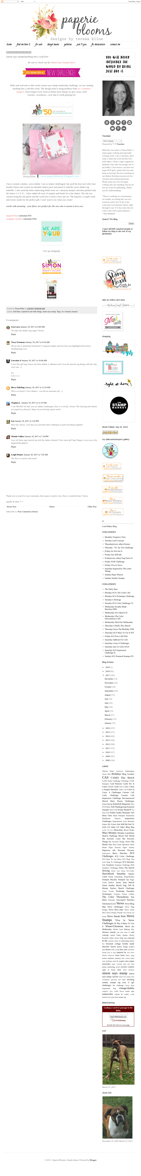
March (108, 715)
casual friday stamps (119, 935)
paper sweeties (117, 964)
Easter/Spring (107, 804)
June (107, 703)
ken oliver (130, 952)
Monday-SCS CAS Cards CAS (117, 593)
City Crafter (124, 787)
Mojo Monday (109, 832)
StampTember (129, 877)
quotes (118, 967)
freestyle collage (113, 944)
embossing (125, 941)
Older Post (92, 506)
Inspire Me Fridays (109, 824)
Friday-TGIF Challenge (114, 561)
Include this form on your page (118, 1025)
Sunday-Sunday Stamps (115, 578)
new (127, 961)
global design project (125, 947)
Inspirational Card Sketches (123, 821)
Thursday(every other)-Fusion (117, 544)
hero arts (123, 949)
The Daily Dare (111, 589)
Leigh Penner (17, 454)
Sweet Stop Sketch (125, 882)
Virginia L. (16, 403)
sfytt (119, 970)
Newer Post (11, 506)
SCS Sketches (128, 862)
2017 (107, 675)
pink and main (128, 964)
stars (123, 980)
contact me (115, 45)
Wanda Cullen (17, 436)
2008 (107, 760)
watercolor (107, 994)
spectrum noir (116, 980)
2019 (107, 667)
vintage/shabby (126, 988)
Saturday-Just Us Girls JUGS (117, 647)
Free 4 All (113, 810)
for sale (38, 45)
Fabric (108, 807)
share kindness (128, 970)
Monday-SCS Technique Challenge (119, 596)
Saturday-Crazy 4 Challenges (117, 643)
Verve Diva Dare (116, 910)
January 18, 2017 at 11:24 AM (37, 387)
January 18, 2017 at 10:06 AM (34, 360)
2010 (107, 752)
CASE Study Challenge (111, 781)
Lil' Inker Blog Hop (125, 827)
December (109, 679)
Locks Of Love (107, 830)
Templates (117, 894)
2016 (107, 728)
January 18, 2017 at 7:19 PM (36, 436)
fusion (113, 946)
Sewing (106, 870)
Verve (120, 903)
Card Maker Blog (109, 526)
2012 (107, 744)
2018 (107, 671)
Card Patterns (116, 784)
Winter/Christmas (114, 926)
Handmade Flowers (111, 818)
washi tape (129, 991)
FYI (103, 807)
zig (125, 997)
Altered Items (108, 771)
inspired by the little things (31, 312)
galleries (68, 45)
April (107, 711)
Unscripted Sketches (125, 900)
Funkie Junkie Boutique (120, 812)
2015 (107, 732)
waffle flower (119, 991)
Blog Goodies (128, 774)
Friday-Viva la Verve (113, 565)
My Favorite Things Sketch (119, 842)
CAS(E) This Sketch (122, 777)
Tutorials (111, 900)
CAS (105, 777)
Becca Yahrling (17, 387)
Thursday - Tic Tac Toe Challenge (119, 547)
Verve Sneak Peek (116, 916)
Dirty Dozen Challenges (122, 801)
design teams (53, 45)
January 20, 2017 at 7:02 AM (36, 454)
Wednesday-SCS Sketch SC (116, 613)
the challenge (118, 985)
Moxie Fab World (126, 836)
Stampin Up (123, 879)
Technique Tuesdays (125, 891)
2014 (107, 736)
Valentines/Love (109, 904)
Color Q (130, 789)
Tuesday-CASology (113, 600)
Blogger (93, 1160)
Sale (103, 865)
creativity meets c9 (114, 941)
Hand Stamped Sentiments (123, 816)
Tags (58, 312)
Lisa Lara (15, 327)
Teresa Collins (128, 894)
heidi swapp (115, 949)
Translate (120, 144)
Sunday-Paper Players (114, 574)
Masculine (118, 830)
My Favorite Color (111, 839)
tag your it (123, 982)
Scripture (110, 865)
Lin (12, 421)
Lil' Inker (111, 827)
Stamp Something (115, 877)
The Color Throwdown (115, 897)
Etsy (132, 804)
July (107, 699)
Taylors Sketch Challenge (122, 888)
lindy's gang (130, 955)
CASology (125, 781)
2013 (107, 740)
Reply (13, 334)
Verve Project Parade (114, 913)
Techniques (107, 894)
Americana (119, 771)
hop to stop (111, 952)
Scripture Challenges (110, 868)
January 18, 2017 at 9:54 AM (37, 342)
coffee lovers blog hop (118, 938)
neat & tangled (118, 961)
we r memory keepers (69, 312)
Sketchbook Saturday (114, 873)
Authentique (129, 771)
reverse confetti (127, 967)
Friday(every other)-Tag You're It (119, 558)
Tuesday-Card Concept (114, 540)
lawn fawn (120, 955)
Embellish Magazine (121, 804)
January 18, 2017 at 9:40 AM (32, 327)
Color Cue (123, 790)
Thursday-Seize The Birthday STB (119, 629)
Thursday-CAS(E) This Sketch (117, 626)
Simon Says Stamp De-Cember (122, 871)
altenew (105, 932)
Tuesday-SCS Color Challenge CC (119, 603)
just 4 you (81, 45)
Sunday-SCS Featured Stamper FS (119, 656)
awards (113, 932)
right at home (108, 970)
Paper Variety (128, 847)
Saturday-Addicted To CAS (116, 640)
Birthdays (116, 774)
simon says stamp (49, 312)
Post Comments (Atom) (28, 511)
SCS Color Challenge (124, 856)
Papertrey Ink (108, 850)
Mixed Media (129, 830)
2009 (107, 756)
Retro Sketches (120, 853)
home (9, 45)
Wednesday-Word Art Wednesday (119, 622)
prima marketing (108, 967)
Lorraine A (16, 360)
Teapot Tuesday (108, 891)
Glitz (110, 815)
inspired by (121, 952)
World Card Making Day (123, 929)
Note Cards (117, 845)
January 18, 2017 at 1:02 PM (27, 421)
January (108, 723)
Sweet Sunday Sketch (112, 885)
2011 (107, 748)
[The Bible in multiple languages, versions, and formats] (118, 1022)
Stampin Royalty (109, 879)
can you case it (123, 932)
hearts (108, 949)
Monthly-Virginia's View (115, 537)
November (109, 683)
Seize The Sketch (126, 868)
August (108, 695)
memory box (120, 958)
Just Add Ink (122, 824)
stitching (130, 979)
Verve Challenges (115, 907)
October (108, 687)
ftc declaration (98, 45)
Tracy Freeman (18, 342)
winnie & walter (122, 994)
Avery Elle (106, 774)
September (109, 691)
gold (103, 949)
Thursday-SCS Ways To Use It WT (119, 633)
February (109, 719)
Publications (106, 853)
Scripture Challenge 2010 (124, 865)
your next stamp (117, 997)
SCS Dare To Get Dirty (111, 859)
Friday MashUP (124, 810)
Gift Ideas (16, 312)
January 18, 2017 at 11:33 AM (34, 403)
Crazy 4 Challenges (111, 792)
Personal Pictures (126, 850)
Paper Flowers (115, 847)
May (107, 707)
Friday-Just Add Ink (113, 554)
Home (52, 506)
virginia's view (107, 991)
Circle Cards (113, 786)
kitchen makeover (108, 955)
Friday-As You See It (113, 551)
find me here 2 (23, 45)
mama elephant (108, 958)
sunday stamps (109, 982)
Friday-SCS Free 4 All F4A (116, 636)
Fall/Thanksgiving (118, 807)
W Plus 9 (118, 923)
